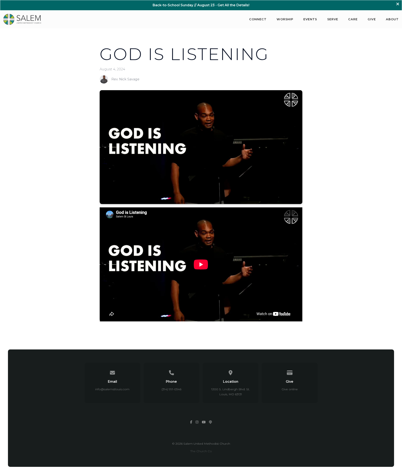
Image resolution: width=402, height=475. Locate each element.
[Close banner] (397, 4)
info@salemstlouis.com (112, 389)
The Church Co (201, 451)
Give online (290, 389)
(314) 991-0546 (171, 389)
